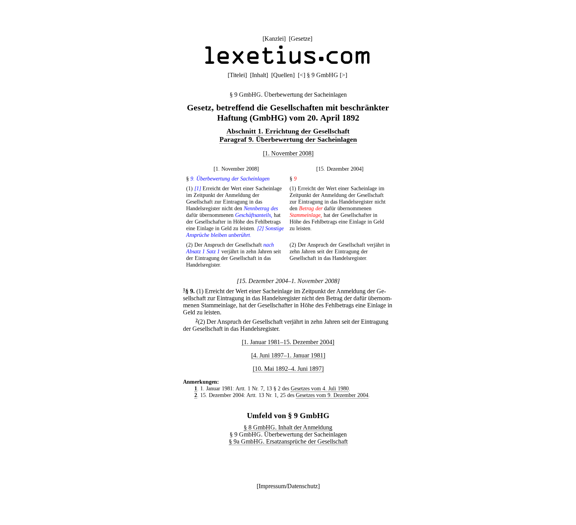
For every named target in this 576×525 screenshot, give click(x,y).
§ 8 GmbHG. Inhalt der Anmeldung (288, 427)
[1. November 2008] (288, 153)
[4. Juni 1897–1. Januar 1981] (288, 355)
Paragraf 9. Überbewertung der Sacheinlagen (288, 139)
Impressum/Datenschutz (288, 486)
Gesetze (300, 38)
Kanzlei (274, 38)
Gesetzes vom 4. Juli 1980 (320, 388)
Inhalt (259, 75)
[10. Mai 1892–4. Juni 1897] (288, 368)
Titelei (237, 75)
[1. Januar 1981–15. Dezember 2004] (288, 342)
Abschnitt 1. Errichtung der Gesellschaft (288, 131)
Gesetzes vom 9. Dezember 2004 (332, 395)
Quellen (283, 75)
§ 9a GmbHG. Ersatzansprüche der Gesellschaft (288, 441)
